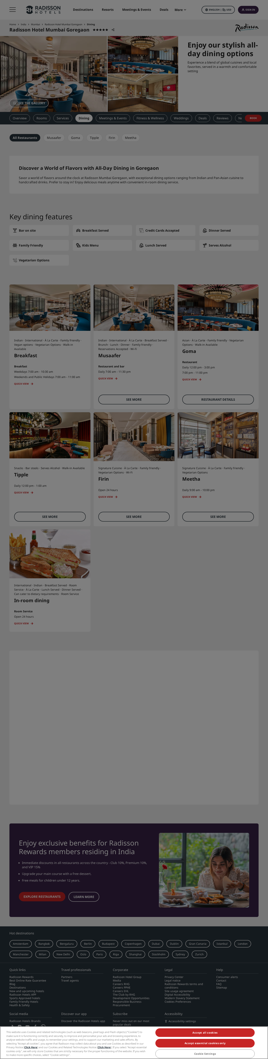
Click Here (30, 1047)
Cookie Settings (205, 1053)
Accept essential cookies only (205, 1043)
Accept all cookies (205, 1032)
